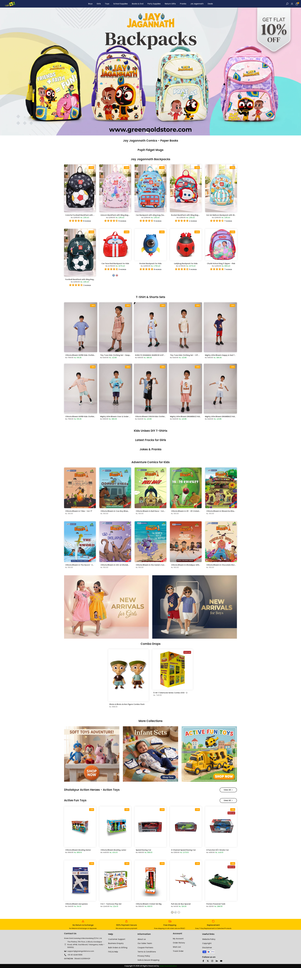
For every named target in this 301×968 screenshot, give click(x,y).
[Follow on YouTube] (221, 961)
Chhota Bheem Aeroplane (76, 904)
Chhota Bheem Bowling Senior (78, 850)
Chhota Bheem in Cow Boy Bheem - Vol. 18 (119, 511)
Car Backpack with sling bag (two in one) (154, 215)
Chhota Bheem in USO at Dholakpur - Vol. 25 (120, 565)
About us (142, 939)
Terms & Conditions (147, 951)
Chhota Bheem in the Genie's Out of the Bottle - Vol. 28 (159, 565)
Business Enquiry (116, 943)
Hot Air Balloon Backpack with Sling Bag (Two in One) (229, 215)
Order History (179, 942)
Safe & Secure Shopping (148, 960)
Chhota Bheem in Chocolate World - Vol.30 (225, 565)
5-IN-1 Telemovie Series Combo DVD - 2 (170, 693)
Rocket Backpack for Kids (150, 263)
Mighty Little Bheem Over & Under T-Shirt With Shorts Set (124, 416)
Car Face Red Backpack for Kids (115, 263)
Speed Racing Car (143, 850)
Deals (210, 3)
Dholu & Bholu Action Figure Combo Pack (127, 704)
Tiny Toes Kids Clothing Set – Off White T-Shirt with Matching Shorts (199, 355)
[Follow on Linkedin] (217, 961)
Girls (99, 3)
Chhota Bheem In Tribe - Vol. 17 (78, 511)
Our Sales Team (145, 943)
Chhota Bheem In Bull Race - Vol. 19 (151, 511)
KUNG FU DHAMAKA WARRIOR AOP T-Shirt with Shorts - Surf (160, 355)
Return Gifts (170, 3)
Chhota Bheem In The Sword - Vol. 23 (81, 565)
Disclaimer (207, 947)
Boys (90, 3)
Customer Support (116, 939)
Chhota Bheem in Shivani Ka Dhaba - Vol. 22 (225, 511)
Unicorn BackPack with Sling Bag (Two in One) (120, 215)
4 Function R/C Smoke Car (217, 850)
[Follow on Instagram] (212, 961)
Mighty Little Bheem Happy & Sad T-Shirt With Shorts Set (229, 355)
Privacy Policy (144, 956)
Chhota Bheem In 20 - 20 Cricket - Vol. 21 (188, 511)
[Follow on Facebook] (203, 961)
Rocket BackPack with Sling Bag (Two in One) (190, 215)
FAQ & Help (113, 951)
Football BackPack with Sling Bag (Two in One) (85, 279)
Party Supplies (154, 3)
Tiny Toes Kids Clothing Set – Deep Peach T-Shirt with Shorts (126, 355)
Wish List (177, 947)
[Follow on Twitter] (208, 961)
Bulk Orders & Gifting (117, 947)
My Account (178, 938)
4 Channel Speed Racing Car (183, 850)
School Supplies (120, 3)
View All (227, 789)
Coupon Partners (145, 947)
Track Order (178, 951)
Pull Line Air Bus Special (181, 904)
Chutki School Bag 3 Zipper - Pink (221, 263)
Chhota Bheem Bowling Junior (113, 850)
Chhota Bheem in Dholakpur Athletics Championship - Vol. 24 (197, 565)
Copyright (207, 943)
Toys (107, 3)
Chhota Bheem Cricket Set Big (148, 904)
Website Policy (208, 939)
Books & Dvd (137, 3)
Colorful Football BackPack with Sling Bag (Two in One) (89, 215)
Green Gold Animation (168, 966)
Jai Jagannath (197, 3)
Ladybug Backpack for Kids (186, 263)
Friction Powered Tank (215, 904)
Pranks (183, 3)
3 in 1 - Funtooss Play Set (111, 904)
